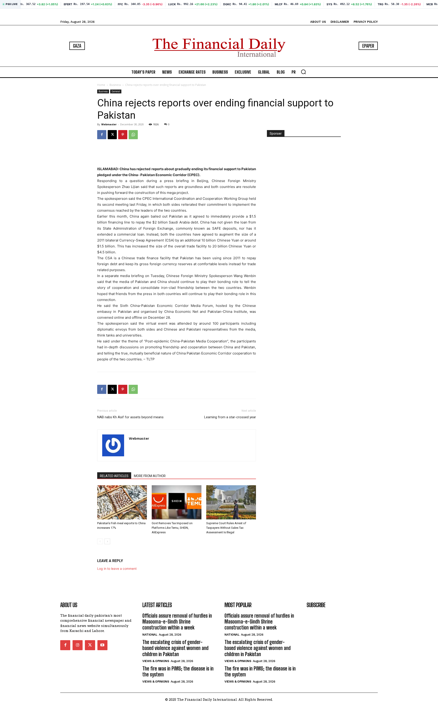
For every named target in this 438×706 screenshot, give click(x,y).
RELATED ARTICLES (114, 476)
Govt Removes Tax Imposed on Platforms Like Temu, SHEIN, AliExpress (172, 527)
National (149, 634)
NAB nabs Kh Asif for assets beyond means (130, 417)
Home (101, 85)
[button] (303, 71)
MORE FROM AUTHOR (150, 476)
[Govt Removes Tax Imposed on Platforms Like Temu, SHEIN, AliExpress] (176, 502)
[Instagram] (78, 645)
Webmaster (109, 124)
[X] (112, 134)
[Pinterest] (122, 134)
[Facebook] (101, 134)
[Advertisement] (176, 154)
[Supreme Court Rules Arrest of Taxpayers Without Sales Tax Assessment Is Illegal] (231, 502)
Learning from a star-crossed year (230, 417)
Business (115, 85)
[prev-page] (100, 541)
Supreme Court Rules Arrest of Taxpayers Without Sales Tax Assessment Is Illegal (226, 527)
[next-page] (107, 541)
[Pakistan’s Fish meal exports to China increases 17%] (122, 502)
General (116, 91)
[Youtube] (102, 645)
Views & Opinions (155, 661)
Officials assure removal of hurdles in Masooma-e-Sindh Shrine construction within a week (177, 622)
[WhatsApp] (133, 134)
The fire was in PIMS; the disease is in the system (178, 671)
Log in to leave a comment (117, 568)
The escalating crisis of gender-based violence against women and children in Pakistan (175, 648)
